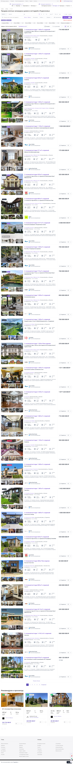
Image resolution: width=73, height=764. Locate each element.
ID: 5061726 (26, 65)
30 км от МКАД (42, 23)
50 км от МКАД (54, 23)
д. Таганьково (51, 638)
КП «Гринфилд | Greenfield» (29, 58)
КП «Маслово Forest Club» (29, 565)
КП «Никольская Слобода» (29, 324)
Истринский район (43, 35)
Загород (39, 739)
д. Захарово (50, 35)
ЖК (13, 5)
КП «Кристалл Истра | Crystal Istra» (31, 469)
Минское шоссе (58, 750)
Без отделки (3, 750)
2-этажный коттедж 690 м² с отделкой (36, 585)
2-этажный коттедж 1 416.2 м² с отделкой (37, 633)
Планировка (6, 67)
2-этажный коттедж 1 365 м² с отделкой (37, 488)
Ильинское (27, 567)
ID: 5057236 (26, 258)
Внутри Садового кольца (24, 756)
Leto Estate (31, 192)
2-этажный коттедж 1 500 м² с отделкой (37, 319)
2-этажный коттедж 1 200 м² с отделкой (37, 367)
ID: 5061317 (26, 89)
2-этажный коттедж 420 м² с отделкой (36, 174)
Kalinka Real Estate (33, 168)
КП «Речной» (27, 396)
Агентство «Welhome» (9, 717)
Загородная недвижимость (46, 4)
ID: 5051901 (26, 403)
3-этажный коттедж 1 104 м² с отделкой (37, 440)
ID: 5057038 (26, 331)
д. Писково (45, 58)
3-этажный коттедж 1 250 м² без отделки (37, 343)
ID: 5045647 (26, 645)
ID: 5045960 (26, 596)
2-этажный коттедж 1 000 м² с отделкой (37, 464)
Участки (69, 5)
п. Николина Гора (46, 565)
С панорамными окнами (23, 754)
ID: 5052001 (26, 451)
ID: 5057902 (26, 137)
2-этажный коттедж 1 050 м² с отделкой (37, 102)
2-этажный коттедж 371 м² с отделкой (36, 150)
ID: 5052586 (26, 379)
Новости (26, 1)
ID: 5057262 (26, 306)
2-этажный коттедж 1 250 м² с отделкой (37, 53)
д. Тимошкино (50, 469)
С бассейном (58, 743)
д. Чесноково (53, 203)
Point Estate (31, 47)
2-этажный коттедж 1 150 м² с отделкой (37, 126)
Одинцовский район (34, 130)
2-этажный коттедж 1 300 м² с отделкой (37, 29)
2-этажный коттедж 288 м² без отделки (37, 561)
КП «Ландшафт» (27, 662)
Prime (30, 216)
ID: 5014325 (26, 622)
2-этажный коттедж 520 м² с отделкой (36, 537)
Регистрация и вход (68, 1)
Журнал (31, 1)
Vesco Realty (31, 71)
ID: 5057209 (26, 187)
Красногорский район (39, 324)
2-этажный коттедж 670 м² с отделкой (36, 657)
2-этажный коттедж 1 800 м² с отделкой (37, 512)
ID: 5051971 (26, 475)
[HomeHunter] (4, 4)
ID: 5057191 (26, 161)
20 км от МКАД (30, 23)
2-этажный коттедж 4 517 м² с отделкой (37, 223)
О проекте (12, 1)
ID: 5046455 (26, 572)
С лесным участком (59, 745)
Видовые (21, 747)
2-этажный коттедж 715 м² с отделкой (36, 271)
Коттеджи (56, 5)
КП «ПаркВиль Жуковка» (29, 227)
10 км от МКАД (18, 23)
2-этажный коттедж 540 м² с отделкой (36, 78)
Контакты (35, 1)
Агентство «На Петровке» (34, 717)
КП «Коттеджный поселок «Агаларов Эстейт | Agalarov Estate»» (36, 108)
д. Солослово (40, 130)
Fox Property (31, 579)
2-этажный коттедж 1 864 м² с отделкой (37, 416)
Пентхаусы (34, 5)
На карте (2, 754)
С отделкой (3, 749)
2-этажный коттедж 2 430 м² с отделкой (37, 392)
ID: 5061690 (26, 42)
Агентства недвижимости (19, 1)
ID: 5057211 (26, 234)
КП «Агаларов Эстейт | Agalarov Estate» (32, 35)
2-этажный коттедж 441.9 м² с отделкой (37, 609)
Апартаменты (26, 5)
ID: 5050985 (26, 548)
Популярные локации (23, 752)
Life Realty (31, 337)
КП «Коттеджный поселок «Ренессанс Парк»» (33, 203)
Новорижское (28, 37)
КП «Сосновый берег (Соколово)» (11, 709)
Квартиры (19, 5)
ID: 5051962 (26, 427)
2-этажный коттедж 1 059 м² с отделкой (37, 295)
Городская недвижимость (17, 4)
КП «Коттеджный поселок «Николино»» (32, 638)
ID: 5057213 (26, 210)
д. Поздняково (47, 324)
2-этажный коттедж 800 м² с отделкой (36, 198)
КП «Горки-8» (27, 130)
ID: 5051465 (26, 524)
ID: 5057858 (26, 116)
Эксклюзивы (21, 749)
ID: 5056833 (26, 356)
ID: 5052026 (26, 500)
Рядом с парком (22, 750)
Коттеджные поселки (47, 5)
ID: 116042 (26, 669)
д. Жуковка (45, 227)
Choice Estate (32, 627)
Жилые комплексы (4, 743)
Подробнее (15, 762)
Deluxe (2, 752)
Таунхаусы (63, 5)
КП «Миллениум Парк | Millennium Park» (32, 155)
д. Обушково (50, 155)
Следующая (43, 684)
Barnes (30, 96)
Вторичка (21, 745)
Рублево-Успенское (29, 132)
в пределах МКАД (7, 23)
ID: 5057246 (26, 284)
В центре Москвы (22, 743)
